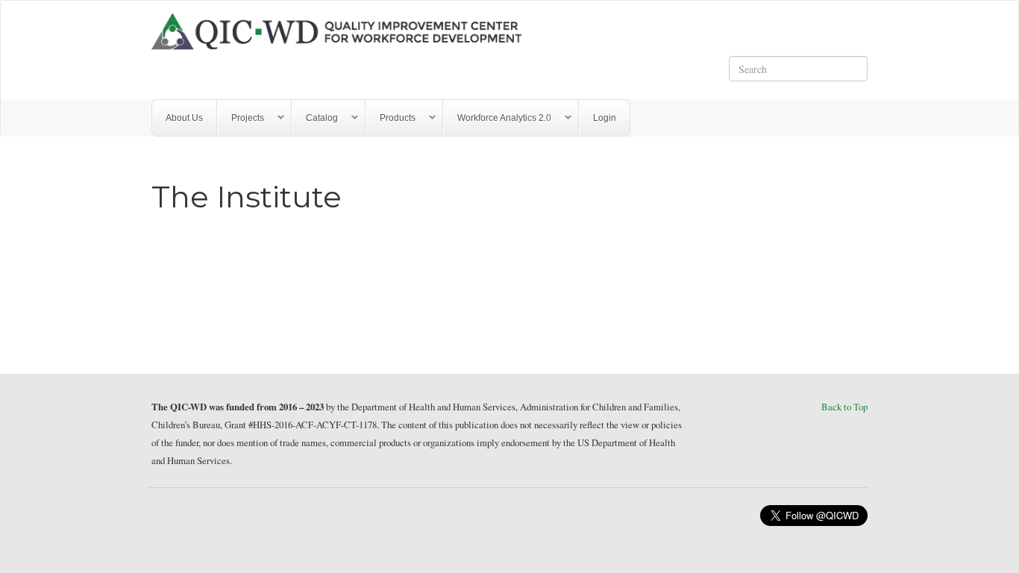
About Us (184, 118)
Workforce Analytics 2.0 (497, 118)
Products (391, 118)
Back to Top (844, 406)
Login (604, 118)
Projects (241, 118)
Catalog (315, 118)
